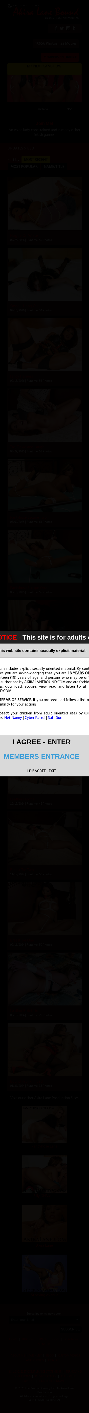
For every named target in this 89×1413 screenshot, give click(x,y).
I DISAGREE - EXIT (41, 771)
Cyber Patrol (35, 718)
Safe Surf (55, 718)
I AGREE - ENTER (42, 742)
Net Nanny (13, 718)
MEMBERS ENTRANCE (41, 756)
